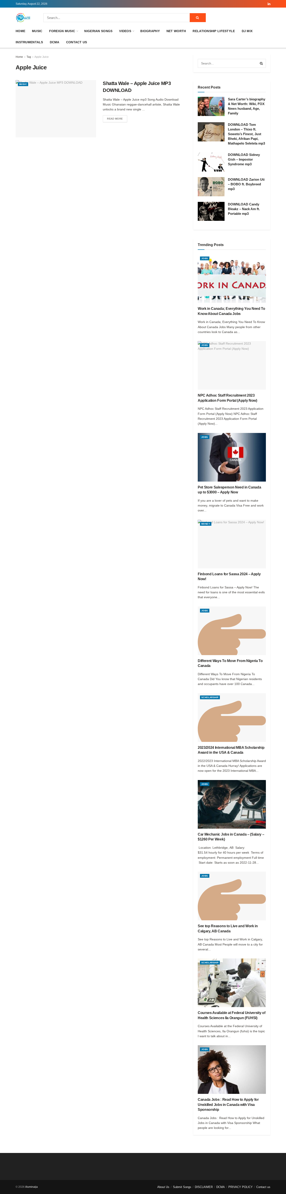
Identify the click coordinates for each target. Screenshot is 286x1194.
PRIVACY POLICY (240, 1187)
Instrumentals (29, 42)
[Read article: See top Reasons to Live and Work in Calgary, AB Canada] (232, 896)
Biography (150, 31)
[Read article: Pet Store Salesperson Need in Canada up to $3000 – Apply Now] (232, 457)
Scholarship (210, 697)
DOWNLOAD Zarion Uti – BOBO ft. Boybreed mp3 (246, 184)
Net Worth (176, 31)
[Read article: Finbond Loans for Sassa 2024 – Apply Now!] (232, 544)
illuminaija (31, 1186)
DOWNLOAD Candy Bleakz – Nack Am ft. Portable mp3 (244, 208)
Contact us (76, 42)
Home (20, 31)
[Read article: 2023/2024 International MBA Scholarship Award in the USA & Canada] (232, 717)
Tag (29, 56)
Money (205, 524)
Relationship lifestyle (214, 31)
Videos (125, 31)
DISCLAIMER (204, 1187)
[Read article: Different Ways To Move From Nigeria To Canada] (232, 630)
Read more (117, 118)
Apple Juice (41, 56)
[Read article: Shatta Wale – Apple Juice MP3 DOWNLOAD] (56, 108)
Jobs (204, 258)
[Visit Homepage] (23, 17)
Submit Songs (182, 1187)
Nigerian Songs (98, 31)
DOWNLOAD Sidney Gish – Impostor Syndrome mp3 (244, 159)
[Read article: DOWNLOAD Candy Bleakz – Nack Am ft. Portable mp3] (211, 211)
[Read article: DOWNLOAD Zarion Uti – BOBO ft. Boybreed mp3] (211, 186)
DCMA (54, 42)
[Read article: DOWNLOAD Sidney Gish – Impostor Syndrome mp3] (211, 162)
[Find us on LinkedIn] (269, 4)
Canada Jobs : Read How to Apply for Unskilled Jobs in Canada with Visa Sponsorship (228, 1104)
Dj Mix (247, 31)
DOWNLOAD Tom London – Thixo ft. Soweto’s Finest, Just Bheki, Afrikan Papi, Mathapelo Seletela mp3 (246, 134)
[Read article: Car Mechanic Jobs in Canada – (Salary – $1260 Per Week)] (232, 804)
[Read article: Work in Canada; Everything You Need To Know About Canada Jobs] (232, 278)
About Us (163, 1187)
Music (37, 31)
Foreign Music (62, 31)
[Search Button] (198, 17)
